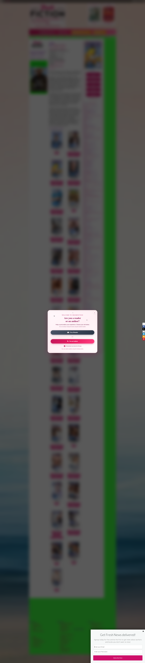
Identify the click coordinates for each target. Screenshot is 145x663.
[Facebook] (143, 326)
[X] (143, 329)
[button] (117, 635)
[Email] (143, 331)
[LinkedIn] (143, 334)
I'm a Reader (72, 332)
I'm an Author (72, 341)
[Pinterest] (143, 339)
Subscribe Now (117, 658)
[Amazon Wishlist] (143, 336)
